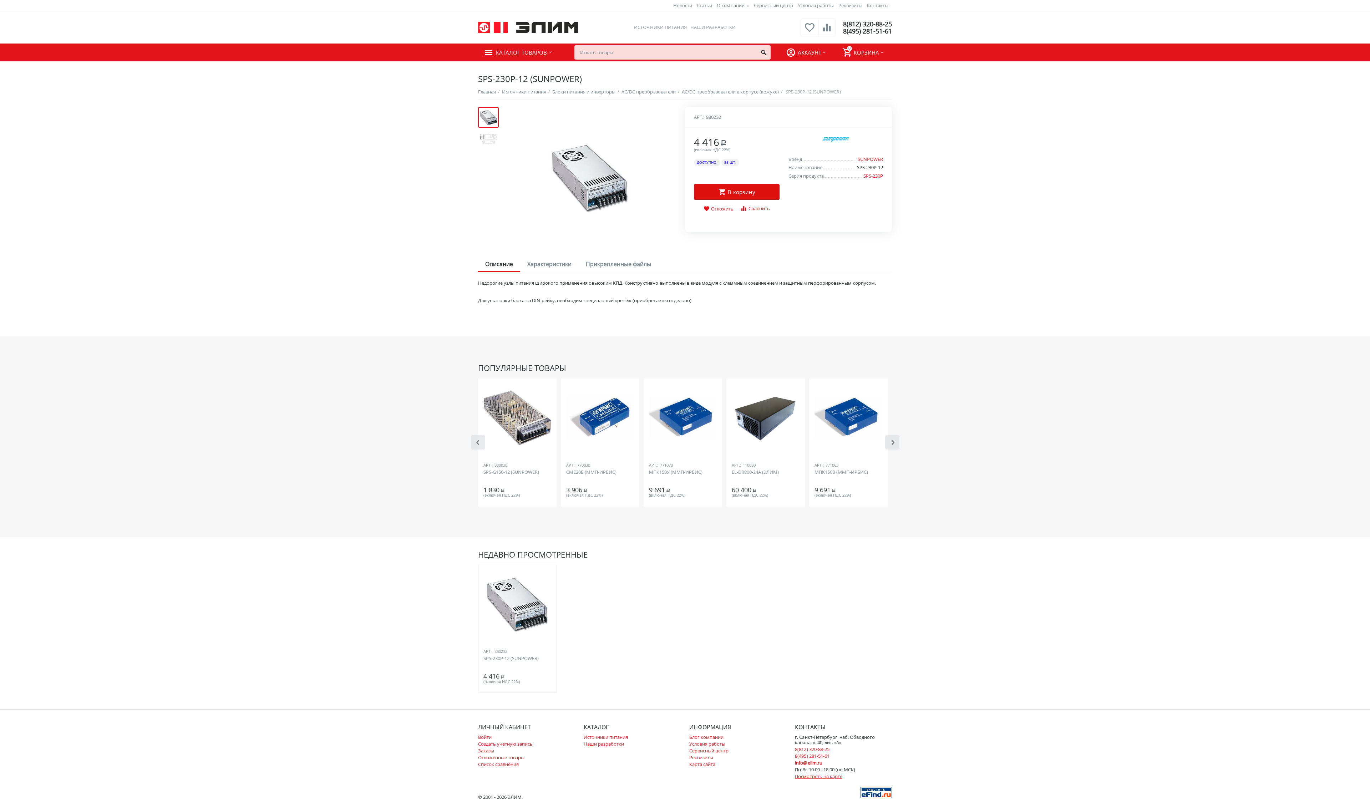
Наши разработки (713, 27)
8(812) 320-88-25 (867, 23)
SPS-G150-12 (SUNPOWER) (511, 472)
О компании (730, 5)
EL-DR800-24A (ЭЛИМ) (755, 472)
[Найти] (763, 52)
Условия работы (816, 5)
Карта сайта (702, 764)
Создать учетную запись (505, 744)
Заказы (486, 750)
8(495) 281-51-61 (867, 31)
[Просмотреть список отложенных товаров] (809, 31)
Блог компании (706, 737)
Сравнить (759, 208)
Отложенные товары (501, 757)
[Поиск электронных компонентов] (876, 792)
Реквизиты (850, 5)
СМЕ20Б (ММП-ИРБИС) (591, 472)
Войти (485, 737)
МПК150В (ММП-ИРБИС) (841, 472)
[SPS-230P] (590, 177)
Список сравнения (498, 764)
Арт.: (699, 117)
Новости (682, 5)
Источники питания (660, 27)
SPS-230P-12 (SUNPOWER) (511, 658)
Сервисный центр (773, 5)
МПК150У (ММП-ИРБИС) (675, 472)
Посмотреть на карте (818, 776)
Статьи (704, 5)
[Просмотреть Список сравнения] (827, 31)
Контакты (877, 5)
